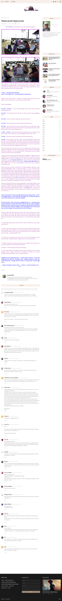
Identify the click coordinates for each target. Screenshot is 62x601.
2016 (52, 138)
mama (8, 17)
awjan (5, 337)
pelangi (6, 461)
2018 (52, 134)
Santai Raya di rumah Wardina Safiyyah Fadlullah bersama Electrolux (54, 58)
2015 (52, 139)
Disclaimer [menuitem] (13, 1)
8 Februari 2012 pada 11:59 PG (11, 537)
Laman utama (3, 17)
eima (5, 526)
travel (9, 587)
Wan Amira (6, 311)
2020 (52, 130)
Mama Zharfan (7, 302)
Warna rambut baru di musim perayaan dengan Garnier (54, 75)
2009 (52, 150)
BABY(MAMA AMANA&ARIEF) (11, 377)
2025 (52, 121)
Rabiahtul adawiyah (50, 105)
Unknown (6, 416)
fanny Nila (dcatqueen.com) (52, 100)
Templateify (8, 599)
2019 (52, 132)
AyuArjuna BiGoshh (8, 292)
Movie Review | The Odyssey (50, 592)
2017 (52, 136)
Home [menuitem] (2, 1)
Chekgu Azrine (7, 368)
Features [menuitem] (6, 1)
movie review (4, 587)
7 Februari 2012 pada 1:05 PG (13, 416)
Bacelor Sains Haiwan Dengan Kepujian (9, 582)
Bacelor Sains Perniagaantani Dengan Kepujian (10, 584)
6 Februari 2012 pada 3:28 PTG (16, 368)
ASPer (3, 580)
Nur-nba (6, 439)
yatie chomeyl (7, 346)
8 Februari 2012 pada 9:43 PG (17, 486)
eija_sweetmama (8, 472)
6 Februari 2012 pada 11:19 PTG (15, 387)
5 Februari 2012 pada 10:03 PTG (16, 302)
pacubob (6, 451)
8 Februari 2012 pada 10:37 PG (16, 504)
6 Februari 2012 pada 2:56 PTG (13, 358)
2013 (52, 143)
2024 (52, 123)
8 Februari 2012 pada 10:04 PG (17, 494)
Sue (5, 537)
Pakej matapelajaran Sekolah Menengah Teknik (54, 80)
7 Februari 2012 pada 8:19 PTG (17, 472)
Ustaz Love (6, 424)
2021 (52, 129)
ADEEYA (6, 358)
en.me (48, 90)
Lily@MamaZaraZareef (9, 325)
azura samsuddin (8, 486)
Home (60, 599)
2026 (52, 120)
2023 (52, 125)
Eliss (5, 546)
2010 (52, 148)
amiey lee (6, 513)
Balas (5, 298)
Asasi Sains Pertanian (9, 580)
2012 (52, 145)
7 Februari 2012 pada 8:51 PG (14, 424)
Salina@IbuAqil (7, 504)
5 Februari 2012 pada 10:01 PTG (19, 292)
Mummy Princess (8, 494)
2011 (52, 147)
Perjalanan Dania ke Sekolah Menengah (54, 69)
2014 (52, 141)
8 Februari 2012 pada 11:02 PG (12, 526)
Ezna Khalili (10, 275)
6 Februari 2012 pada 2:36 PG (19, 325)
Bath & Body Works (52, 63)
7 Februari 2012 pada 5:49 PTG (13, 461)
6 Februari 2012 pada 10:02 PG (16, 346)
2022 (52, 127)
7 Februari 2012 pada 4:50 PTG (14, 439)
